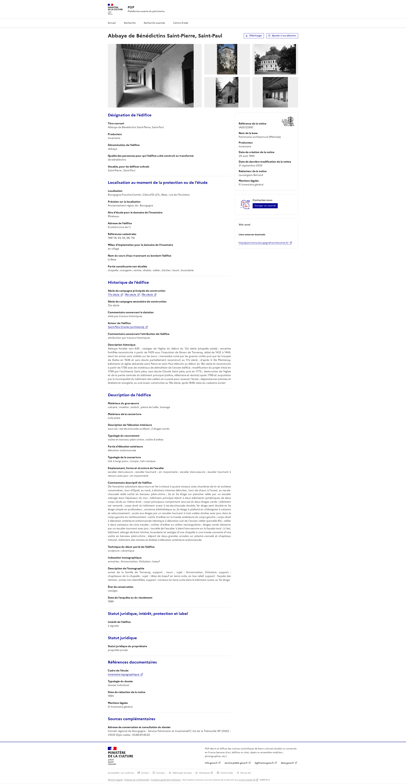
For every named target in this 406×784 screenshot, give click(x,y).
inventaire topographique (123, 674)
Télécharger (255, 35)
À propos (160, 772)
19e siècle (147, 294)
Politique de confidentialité (136, 779)
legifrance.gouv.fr (264, 763)
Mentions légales (115, 779)
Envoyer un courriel (265, 205)
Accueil (112, 23)
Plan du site (245, 772)
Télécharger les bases (182, 772)
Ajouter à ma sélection (284, 35)
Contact (145, 772)
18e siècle (130, 294)
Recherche (130, 23)
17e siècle (113, 294)
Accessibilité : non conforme (121, 772)
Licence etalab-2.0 (247, 779)
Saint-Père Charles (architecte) (126, 327)
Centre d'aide (180, 23)
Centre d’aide (226, 772)
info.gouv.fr (211, 763)
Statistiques (204, 772)
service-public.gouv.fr (236, 763)
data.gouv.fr (287, 763)
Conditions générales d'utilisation (166, 779)
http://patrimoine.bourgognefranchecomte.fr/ (263, 243)
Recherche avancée (154, 23)
